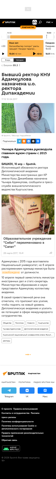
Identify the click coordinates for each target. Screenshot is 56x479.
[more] (51, 253)
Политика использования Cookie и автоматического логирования (19, 427)
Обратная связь (9, 440)
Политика (19, 323)
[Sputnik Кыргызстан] (9, 23)
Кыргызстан (43, 323)
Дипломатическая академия (36, 329)
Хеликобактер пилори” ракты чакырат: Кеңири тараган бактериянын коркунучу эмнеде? (24, 50)
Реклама (35, 413)
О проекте (7, 408)
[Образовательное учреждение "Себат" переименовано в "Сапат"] (28, 214)
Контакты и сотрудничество (16, 413)
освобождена (10, 272)
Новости (31, 323)
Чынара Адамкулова (12, 329)
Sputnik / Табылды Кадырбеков (17, 135)
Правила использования (25, 408)
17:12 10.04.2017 (9, 99)
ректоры (6, 341)
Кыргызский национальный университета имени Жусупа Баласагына (28, 335)
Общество (7, 323)
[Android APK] (11, 448)
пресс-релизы (9, 417)
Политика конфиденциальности (18, 421)
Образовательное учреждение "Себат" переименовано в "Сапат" (27, 242)
